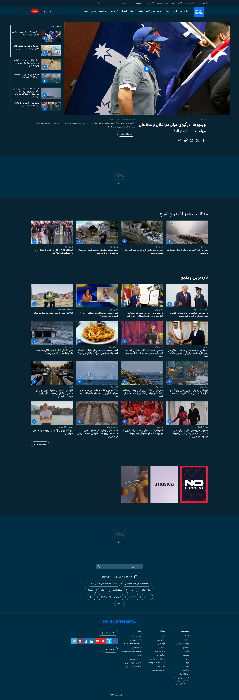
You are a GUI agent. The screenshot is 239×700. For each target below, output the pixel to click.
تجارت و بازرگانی (153, 11)
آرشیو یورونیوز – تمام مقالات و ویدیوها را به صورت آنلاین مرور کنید (180, 681)
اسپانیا (90, 590)
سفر (141, 11)
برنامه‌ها (186, 670)
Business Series (65, 310)
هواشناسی (161, 643)
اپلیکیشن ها (161, 655)
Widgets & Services (156, 662)
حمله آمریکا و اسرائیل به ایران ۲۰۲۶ (104, 583)
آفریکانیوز (161, 666)
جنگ (103, 590)
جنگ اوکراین (146, 590)
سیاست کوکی (136, 647)
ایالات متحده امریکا (200, 310)
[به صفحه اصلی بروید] (199, 12)
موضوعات (185, 631)
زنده (35, 11)
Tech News (203, 427)
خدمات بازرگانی (135, 639)
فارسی (202, 3)
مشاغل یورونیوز (135, 659)
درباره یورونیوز (136, 636)
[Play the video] (147, 68)
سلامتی (102, 11)
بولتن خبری (161, 639)
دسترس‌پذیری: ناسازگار (133, 662)
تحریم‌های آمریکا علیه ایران (111, 597)
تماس (139, 655)
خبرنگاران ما (184, 674)
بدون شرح (204, 247)
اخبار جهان (159, 310)
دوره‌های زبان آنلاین (158, 670)
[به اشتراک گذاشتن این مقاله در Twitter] (197, 140)
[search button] (99, 3)
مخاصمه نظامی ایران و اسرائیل (136, 583)
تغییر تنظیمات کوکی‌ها (133, 666)
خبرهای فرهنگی (112, 427)
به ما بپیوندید (160, 651)
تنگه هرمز (132, 597)
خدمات (162, 631)
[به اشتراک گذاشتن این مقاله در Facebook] (203, 140)
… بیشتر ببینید (126, 134)
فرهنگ (124, 11)
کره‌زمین (114, 11)
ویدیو (94, 11)
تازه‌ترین (184, 11)
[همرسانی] (191, 140)
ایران (206, 347)
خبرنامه (111, 649)
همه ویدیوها (41, 444)
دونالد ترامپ (117, 590)
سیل (91, 597)
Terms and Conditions (132, 643)
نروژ (119, 603)
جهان (167, 11)
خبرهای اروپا (113, 347)
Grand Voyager (66, 427)
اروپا (175, 11)
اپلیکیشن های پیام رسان (156, 659)
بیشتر (139, 631)
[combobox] (113, 3)
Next (132, 11)
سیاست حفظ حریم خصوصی (131, 651)
